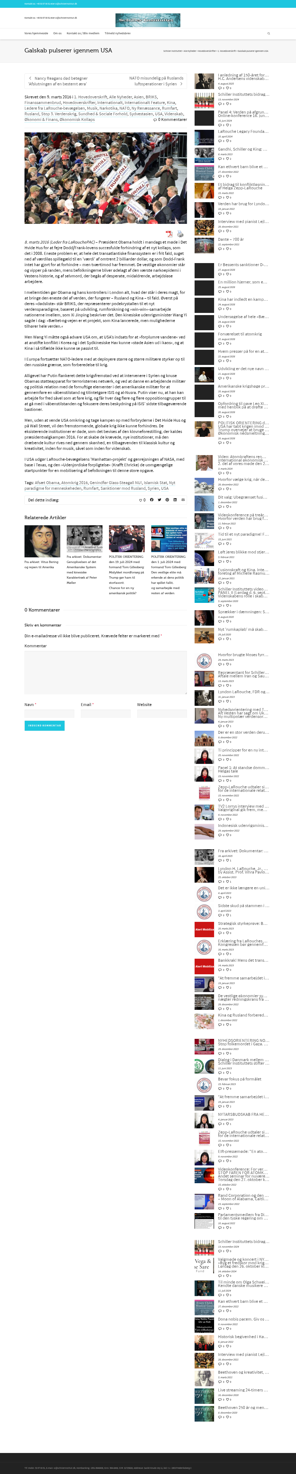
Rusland (31, 114)
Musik (92, 108)
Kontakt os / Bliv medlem (83, 33)
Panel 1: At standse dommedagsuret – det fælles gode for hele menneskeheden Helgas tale (243, 769)
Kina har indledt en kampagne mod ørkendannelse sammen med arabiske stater (243, 299)
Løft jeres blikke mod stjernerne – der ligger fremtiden (243, 552)
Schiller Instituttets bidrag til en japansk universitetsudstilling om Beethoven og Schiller (243, 94)
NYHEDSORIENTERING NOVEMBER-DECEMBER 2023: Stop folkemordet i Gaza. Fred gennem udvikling (243, 1042)
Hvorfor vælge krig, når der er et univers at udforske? (243, 479)
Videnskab (173, 114)
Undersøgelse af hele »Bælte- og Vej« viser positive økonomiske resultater (243, 317)
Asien (139, 97)
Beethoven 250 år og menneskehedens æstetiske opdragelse (243, 1407)
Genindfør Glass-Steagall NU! (116, 483)
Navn (29, 705)
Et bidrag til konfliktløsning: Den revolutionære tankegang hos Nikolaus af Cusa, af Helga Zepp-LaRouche (243, 186)
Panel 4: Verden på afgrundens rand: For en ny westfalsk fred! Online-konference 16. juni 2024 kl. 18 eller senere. (243, 114)
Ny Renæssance (146, 108)
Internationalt (110, 103)
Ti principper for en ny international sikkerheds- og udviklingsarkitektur (243, 750)
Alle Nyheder (120, 97)
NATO (124, 108)
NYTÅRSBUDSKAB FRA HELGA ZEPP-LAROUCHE (243, 1114)
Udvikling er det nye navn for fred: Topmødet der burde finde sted (243, 369)
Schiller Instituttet (172, 51)
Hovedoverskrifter (79, 103)
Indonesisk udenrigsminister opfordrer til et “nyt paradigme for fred (243, 825)
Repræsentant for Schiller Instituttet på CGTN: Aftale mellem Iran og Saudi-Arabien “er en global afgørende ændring (243, 674)
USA (159, 114)
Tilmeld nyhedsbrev (118, 33)
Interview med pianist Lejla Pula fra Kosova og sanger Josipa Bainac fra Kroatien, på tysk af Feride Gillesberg (243, 221)
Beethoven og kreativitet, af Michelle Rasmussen (243, 1372)
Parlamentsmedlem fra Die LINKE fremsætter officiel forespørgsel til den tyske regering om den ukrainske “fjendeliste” (243, 1216)
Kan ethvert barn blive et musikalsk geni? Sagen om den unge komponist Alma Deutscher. (243, 167)
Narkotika (108, 108)
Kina (171, 103)
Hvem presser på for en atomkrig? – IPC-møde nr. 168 (243, 351)
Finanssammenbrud (42, 103)
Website (144, 705)
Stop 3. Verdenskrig (58, 114)
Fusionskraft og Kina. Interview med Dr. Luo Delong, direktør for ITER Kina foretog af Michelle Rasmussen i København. (243, 571)
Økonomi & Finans (41, 119)
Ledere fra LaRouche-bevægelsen (54, 108)
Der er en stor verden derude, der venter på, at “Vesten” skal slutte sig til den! (243, 732)
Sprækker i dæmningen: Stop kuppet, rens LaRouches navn (243, 612)
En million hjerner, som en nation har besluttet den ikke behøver (243, 282)
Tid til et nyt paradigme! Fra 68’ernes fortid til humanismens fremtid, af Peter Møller (243, 534)
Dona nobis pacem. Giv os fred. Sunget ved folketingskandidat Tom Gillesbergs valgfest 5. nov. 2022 (243, 1319)
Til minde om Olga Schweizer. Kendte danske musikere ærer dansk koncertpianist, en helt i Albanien (243, 1283)
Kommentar (35, 646)
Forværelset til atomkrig (240, 334)
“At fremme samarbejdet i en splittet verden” (243, 978)
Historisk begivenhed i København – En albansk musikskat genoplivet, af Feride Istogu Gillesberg (243, 1337)
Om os (57, 33)
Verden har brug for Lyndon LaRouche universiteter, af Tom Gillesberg (243, 204)
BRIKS (151, 97)
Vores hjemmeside (36, 33)
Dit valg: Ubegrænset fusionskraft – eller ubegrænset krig (243, 497)
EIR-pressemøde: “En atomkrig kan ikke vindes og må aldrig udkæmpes (243, 1151)
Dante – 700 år (231, 239)
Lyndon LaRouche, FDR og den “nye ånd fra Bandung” (243, 692)
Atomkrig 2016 (74, 483)
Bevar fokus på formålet (239, 1079)
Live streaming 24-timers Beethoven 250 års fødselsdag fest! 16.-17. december (243, 1390)
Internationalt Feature (145, 103)
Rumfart (169, 108)
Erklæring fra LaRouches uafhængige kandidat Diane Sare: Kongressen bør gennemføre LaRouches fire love (243, 942)
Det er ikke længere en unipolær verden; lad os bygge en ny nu (243, 888)
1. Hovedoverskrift (90, 97)
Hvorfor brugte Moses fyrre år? (243, 655)
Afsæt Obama (47, 483)
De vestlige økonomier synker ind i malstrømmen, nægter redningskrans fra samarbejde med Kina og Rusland (243, 997)
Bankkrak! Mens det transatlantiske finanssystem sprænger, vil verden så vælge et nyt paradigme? (243, 960)
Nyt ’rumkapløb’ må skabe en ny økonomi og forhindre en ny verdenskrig (243, 629)
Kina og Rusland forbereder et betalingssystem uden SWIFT (243, 1015)
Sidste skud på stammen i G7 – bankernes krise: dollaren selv (243, 906)
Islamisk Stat (155, 483)
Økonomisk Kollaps (77, 119)
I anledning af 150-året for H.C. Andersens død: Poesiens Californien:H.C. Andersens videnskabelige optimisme (243, 76)
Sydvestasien (141, 114)
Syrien (153, 488)
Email (86, 705)
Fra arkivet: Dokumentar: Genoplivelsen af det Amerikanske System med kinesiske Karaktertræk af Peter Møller (243, 851)
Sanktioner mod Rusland (123, 488)
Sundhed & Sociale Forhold (102, 114)
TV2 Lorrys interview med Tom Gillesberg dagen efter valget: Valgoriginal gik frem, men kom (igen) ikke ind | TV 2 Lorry (243, 808)
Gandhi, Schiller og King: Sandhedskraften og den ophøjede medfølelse (243, 149)
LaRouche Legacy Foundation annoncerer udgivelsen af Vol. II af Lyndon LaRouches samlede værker (243, 131)
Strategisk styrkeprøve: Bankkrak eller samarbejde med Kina (243, 923)
